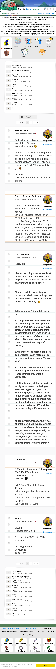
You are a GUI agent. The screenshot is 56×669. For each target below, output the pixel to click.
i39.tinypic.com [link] (23, 546)
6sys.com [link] (20, 549)
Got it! (45, 665)
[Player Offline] (51, 137)
